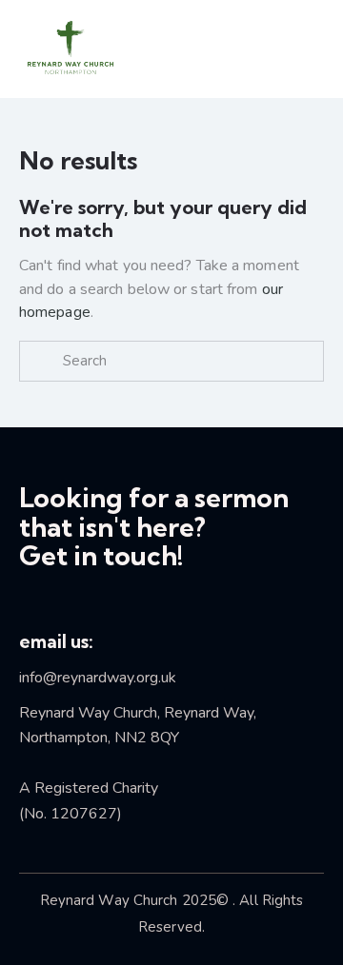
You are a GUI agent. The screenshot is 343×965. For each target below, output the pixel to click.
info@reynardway (76, 677)
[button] (278, 48)
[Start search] (41, 361)
